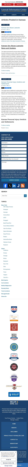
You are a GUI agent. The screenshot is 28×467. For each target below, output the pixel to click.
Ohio (4, 266)
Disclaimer (14, 431)
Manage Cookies (14, 419)
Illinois (5, 258)
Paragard (5, 220)
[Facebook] (5, 186)
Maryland (5, 261)
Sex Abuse (13, 73)
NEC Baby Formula (8, 206)
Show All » (4, 296)
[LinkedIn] (14, 186)
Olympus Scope (7, 242)
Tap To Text (20, 4)
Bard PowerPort (7, 223)
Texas (4, 272)
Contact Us (14, 439)
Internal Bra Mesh (7, 239)
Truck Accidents (5, 291)
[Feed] (23, 186)
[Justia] (18, 186)
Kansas (7, 73)
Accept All (8, 459)
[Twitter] (10, 186)
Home (4, 14)
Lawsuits (14, 14)
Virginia (5, 274)
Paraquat (5, 209)
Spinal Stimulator (7, 231)
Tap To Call (7, 4)
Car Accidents (5, 282)
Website (14, 427)
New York (5, 263)
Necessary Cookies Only (8, 463)
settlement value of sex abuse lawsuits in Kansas (13, 41)
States (3, 248)
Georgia (5, 255)
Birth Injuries (4, 280)
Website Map (14, 443)
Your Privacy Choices (10, 418)
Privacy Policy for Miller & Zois (14, 435)
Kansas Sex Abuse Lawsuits (10, 27)
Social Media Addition (8, 225)
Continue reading (5, 70)
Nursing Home (5, 288)
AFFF (4, 217)
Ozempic (5, 212)
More (23, 14)
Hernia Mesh (6, 215)
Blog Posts (14, 447)
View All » (5, 277)
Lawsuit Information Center (14, 10)
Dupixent (5, 244)
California (5, 250)
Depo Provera (6, 234)
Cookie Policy (20, 418)
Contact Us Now (14, 180)
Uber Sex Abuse (7, 228)
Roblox (5, 236)
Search (25, 195)
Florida (5, 253)
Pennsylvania (6, 269)
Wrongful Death (5, 293)
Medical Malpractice (6, 285)
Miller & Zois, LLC (19, 461)
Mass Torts (4, 205)
